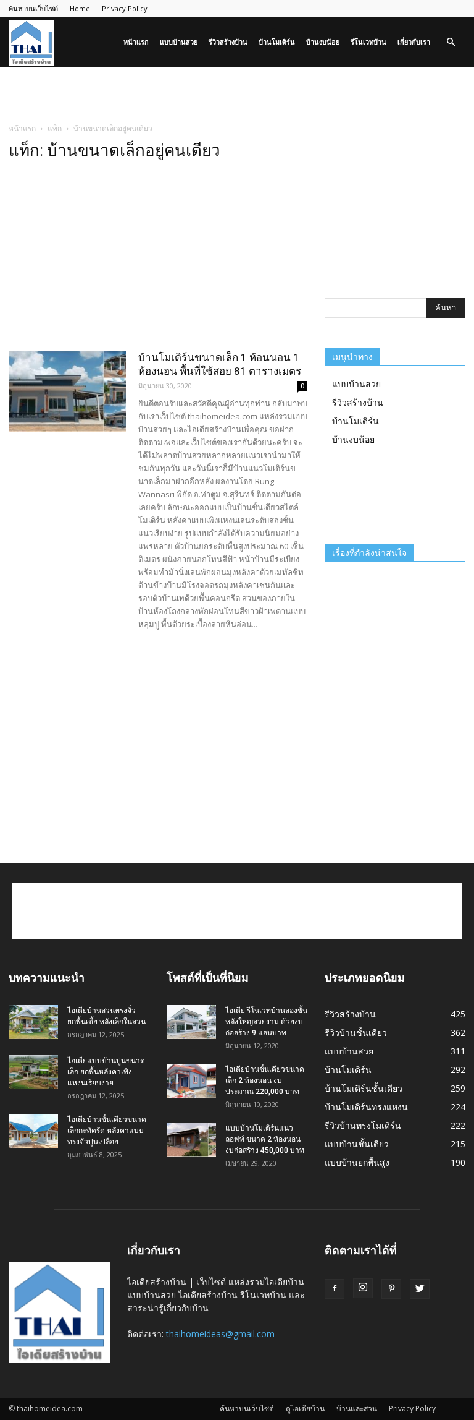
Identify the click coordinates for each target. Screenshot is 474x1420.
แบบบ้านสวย (179, 41)
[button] (450, 42)
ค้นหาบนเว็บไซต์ (33, 8)
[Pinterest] (391, 1289)
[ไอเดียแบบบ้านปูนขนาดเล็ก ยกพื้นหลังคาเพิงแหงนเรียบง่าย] (33, 1072)
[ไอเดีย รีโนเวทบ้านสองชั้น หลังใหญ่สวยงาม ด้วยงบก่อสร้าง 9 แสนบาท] (191, 1022)
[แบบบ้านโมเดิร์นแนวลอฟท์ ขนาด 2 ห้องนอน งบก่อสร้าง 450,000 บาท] (191, 1140)
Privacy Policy (125, 8)
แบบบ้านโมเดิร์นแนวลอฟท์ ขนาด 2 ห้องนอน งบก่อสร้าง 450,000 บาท (264, 1139)
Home (80, 8)
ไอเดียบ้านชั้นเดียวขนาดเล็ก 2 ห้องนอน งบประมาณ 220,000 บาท (264, 1080)
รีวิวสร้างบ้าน (228, 41)
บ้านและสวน (356, 1408)
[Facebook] (334, 1289)
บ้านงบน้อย (322, 41)
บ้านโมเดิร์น (277, 41)
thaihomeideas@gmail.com (220, 1334)
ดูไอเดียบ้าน (305, 1408)
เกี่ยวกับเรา (413, 41)
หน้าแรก (136, 41)
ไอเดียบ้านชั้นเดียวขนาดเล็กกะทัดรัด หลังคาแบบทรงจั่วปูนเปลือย (106, 1130)
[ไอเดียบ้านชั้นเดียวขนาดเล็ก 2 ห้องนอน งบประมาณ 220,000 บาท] (191, 1081)
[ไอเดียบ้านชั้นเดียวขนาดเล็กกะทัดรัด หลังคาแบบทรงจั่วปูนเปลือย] (33, 1131)
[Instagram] (363, 1288)
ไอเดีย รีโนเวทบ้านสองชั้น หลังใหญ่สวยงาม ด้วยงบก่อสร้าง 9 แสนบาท (266, 1021)
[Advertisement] (237, 94)
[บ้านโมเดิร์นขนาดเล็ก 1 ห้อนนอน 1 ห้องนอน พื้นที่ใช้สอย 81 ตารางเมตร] (67, 391)
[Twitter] (420, 1289)
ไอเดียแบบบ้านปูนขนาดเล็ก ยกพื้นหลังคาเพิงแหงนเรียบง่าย (106, 1071)
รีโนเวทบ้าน (368, 41)
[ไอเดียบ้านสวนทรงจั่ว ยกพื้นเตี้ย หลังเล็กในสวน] (33, 1022)
